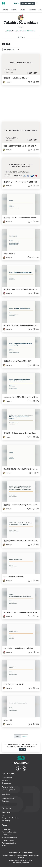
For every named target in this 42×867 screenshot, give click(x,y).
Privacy (23, 860)
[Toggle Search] (37, 3)
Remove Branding (8, 840)
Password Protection (9, 832)
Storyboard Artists (8, 798)
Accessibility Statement (21, 863)
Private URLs (6, 829)
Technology (6, 780)
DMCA (29, 860)
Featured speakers (8, 790)
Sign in (16, 3)
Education (32, 10)
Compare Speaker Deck (10, 818)
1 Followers (31, 31)
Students (5, 804)
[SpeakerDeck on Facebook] (18, 768)
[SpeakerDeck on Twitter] (24, 768)
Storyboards (6, 783)
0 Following (21, 31)
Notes (4, 846)
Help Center (6, 812)
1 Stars (22, 37)
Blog (3, 815)
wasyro (9, 82)
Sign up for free (28, 3)
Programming (7, 777)
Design (22, 10)
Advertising (6, 820)
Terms (17, 860)
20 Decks (10, 31)
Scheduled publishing (9, 837)
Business (14, 10)
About (11, 860)
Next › (24, 736)
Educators (5, 801)
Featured (5, 10)
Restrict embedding (9, 843)
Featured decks (7, 787)
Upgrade (22, 749)
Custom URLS (7, 835)
